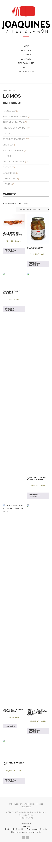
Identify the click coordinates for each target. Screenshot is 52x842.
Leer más (10, 726)
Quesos (7, 167)
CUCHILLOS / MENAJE (14, 162)
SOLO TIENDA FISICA (13, 150)
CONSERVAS (9, 178)
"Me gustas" (9, 111)
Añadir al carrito (10, 251)
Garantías (26, 826)
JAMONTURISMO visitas (15, 116)
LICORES (7, 184)
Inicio (26, 46)
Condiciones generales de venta (26, 832)
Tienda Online (26, 63)
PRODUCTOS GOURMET (14, 128)
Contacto (26, 59)
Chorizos (8, 145)
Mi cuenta (26, 823)
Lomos (6, 133)
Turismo (26, 55)
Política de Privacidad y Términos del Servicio (26, 829)
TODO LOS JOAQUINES (14, 139)
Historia (26, 50)
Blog (26, 67)
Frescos (7, 156)
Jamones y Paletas (13, 122)
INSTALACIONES (26, 71)
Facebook (23, 837)
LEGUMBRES (9, 173)
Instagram (27, 837)
